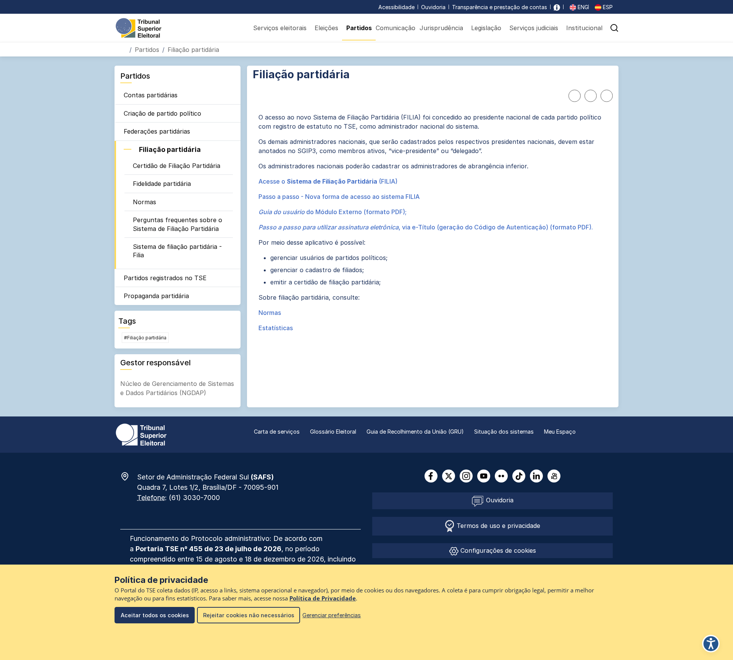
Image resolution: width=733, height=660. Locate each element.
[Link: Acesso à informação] (557, 7)
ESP (607, 7)
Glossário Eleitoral (333, 431)
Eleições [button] (326, 28)
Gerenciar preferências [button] (331, 615)
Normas (144, 202)
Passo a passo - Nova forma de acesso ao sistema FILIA (339, 196)
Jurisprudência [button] (441, 28)
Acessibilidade (396, 7)
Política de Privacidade (322, 598)
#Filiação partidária (145, 337)
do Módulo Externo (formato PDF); (332, 212)
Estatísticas (275, 328)
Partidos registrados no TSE (165, 278)
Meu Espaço (560, 431)
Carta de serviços (277, 431)
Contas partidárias (151, 95)
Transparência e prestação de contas (499, 7)
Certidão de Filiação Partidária (176, 165)
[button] (614, 28)
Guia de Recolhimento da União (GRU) (415, 431)
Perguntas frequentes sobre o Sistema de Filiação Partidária (177, 224)
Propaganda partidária (156, 296)
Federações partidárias (157, 131)
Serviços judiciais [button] (533, 28)
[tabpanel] (433, 222)
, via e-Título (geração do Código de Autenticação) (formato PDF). (425, 227)
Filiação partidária (170, 149)
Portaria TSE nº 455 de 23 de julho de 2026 (208, 549)
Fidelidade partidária (162, 183)
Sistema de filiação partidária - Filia (177, 251)
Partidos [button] (359, 28)
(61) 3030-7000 (194, 498)
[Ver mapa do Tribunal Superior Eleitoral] (128, 476)
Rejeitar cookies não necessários (248, 615)
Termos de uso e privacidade (497, 525)
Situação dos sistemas (504, 431)
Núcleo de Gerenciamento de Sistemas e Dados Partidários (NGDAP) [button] (177, 388)
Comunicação (395, 28)
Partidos (147, 49)
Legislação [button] (486, 28)
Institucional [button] (584, 28)
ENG (582, 7)
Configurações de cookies (497, 550)
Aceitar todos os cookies (155, 615)
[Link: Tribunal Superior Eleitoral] (141, 434)
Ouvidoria (433, 7)
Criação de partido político (162, 113)
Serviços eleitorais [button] (280, 28)
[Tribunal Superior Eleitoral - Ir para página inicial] (139, 27)
